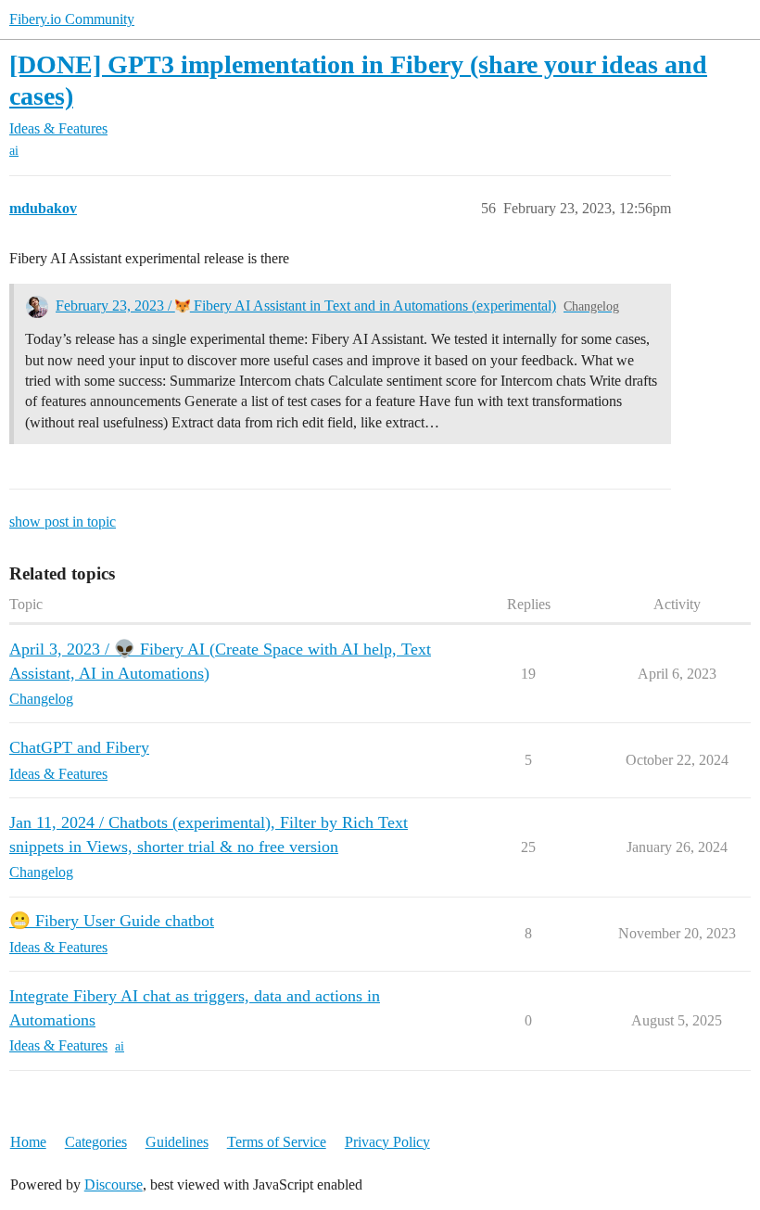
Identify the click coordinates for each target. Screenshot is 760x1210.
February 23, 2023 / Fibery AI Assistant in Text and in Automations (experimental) (306, 305)
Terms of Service (276, 1142)
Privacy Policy (387, 1142)
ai (14, 151)
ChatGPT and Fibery (79, 747)
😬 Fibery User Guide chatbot (111, 920)
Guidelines (177, 1142)
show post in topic (62, 521)
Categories (96, 1142)
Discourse (113, 1184)
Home (28, 1142)
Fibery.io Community (71, 19)
